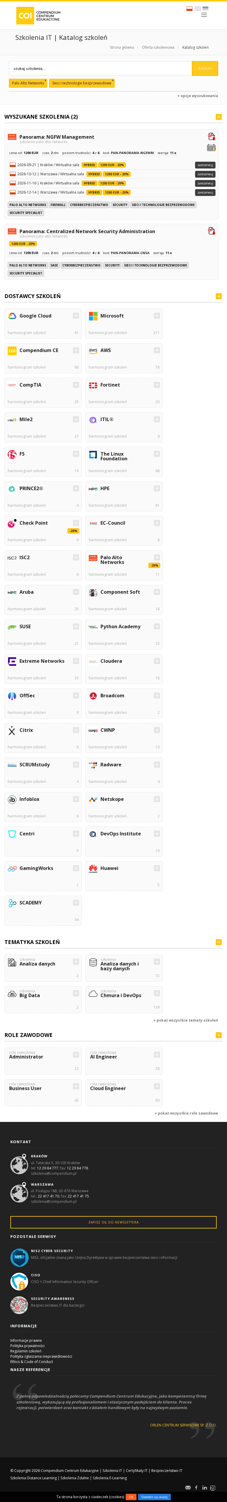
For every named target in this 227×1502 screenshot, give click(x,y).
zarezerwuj (205, 165)
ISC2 (25, 557)
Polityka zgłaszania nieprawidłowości (41, 1356)
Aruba (27, 592)
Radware (110, 764)
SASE (54, 265)
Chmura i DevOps (120, 994)
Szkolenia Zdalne (75, 1477)
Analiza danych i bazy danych (119, 965)
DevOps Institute (120, 833)
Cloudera (111, 661)
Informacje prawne (26, 1340)
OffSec (27, 695)
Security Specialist (25, 213)
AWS (105, 350)
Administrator (26, 1055)
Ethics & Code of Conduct (31, 1361)
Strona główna (122, 47)
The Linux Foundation (113, 456)
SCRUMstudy (35, 764)
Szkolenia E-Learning (110, 1477)
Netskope (112, 799)
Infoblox (29, 799)
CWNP (107, 730)
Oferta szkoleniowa (158, 47)
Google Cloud (35, 315)
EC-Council (112, 523)
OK (131, 1497)
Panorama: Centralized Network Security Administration (87, 233)
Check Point (34, 523)
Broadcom (112, 695)
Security (120, 205)
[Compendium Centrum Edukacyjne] (38, 15)
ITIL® (107, 419)
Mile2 (26, 419)
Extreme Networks (42, 661)
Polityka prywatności (27, 1345)
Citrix (26, 730)
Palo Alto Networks (27, 205)
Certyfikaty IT (136, 1470)
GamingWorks (36, 868)
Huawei (109, 868)
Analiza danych (37, 962)
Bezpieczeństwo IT (166, 1470)
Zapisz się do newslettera (113, 1222)
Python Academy (120, 626)
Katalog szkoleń (195, 47)
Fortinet (110, 385)
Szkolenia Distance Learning (33, 1477)
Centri (27, 833)
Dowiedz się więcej (154, 1497)
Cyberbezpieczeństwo (89, 205)
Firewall (58, 205)
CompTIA (30, 385)
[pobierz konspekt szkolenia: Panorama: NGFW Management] (211, 137)
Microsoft (112, 315)
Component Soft (120, 592)
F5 (22, 454)
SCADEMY (31, 902)
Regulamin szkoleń (25, 1351)
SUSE (25, 626)
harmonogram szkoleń (27, 332)
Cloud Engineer (108, 1087)
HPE (104, 488)
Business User (25, 1087)
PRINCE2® (31, 488)
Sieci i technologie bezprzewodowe (163, 205)
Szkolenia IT (112, 1470)
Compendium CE (39, 350)
